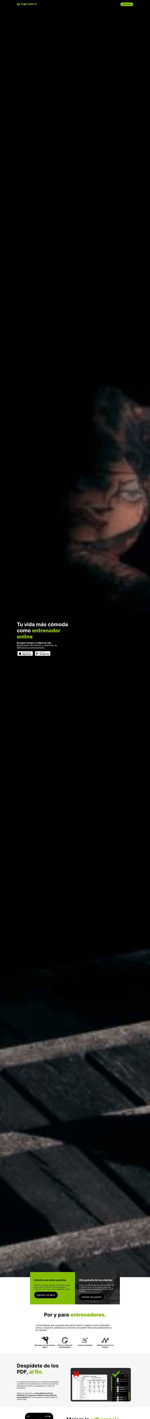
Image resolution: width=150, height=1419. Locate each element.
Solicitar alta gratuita (91, 1297)
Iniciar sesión (127, 4)
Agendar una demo (46, 1295)
